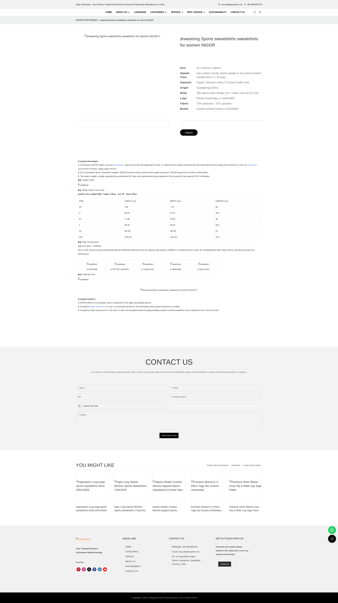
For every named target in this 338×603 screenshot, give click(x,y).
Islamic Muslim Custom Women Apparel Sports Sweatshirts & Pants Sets (165, 509)
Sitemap (202, 598)
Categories (235, 465)
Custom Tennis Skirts (252, 465)
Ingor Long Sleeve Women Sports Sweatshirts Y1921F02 (130, 509)
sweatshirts (119, 165)
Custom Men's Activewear (218, 465)
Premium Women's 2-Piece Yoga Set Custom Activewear (206, 509)
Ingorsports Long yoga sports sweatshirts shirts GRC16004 (91, 509)
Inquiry (189, 132)
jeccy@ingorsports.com (232, 4)
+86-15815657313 (254, 4)
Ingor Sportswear (98, 306)
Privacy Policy (190, 598)
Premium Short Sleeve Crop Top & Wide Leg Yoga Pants (244, 509)
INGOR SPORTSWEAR (86, 20)
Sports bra (252, 165)
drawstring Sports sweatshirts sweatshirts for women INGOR (126, 20)
